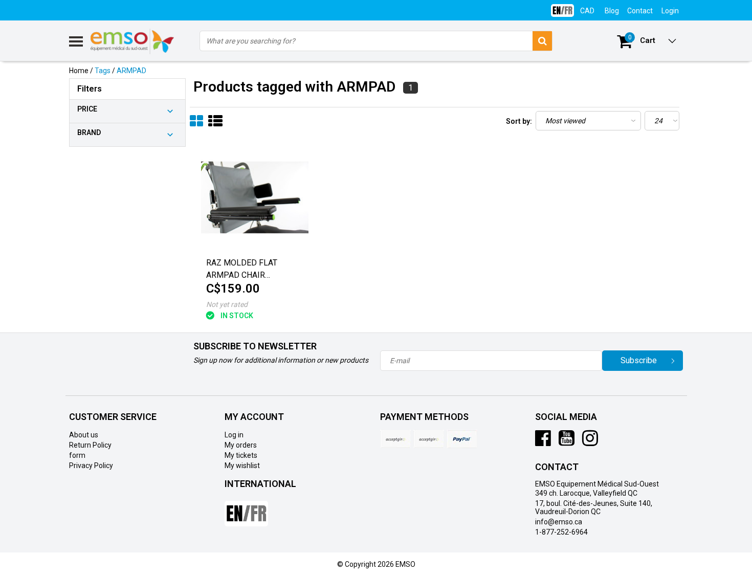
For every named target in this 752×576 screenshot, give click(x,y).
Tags (102, 71)
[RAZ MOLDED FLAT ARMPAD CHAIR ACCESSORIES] (254, 198)
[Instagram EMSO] (590, 442)
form (77, 455)
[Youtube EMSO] (566, 442)
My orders (241, 445)
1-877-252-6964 (561, 532)
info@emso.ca (558, 522)
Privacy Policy (91, 465)
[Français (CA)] (562, 6)
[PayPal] (428, 439)
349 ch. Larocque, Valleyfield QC (586, 493)
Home (79, 71)
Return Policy (90, 445)
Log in (234, 435)
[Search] (542, 41)
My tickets (241, 455)
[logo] (133, 41)
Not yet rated (227, 304)
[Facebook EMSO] (543, 442)
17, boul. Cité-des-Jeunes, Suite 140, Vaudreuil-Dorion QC (593, 507)
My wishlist (242, 465)
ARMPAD (131, 71)
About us (83, 435)
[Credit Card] (395, 439)
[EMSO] (127, 195)
